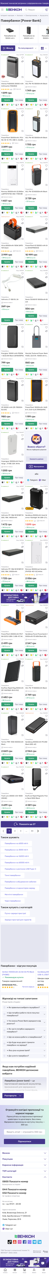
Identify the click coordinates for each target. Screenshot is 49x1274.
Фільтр (9, 48)
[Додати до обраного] (22, 57)
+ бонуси (5, 309)
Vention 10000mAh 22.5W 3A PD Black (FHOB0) (18, 973)
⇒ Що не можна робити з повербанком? (24, 1037)
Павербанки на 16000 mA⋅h (17, 856)
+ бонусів (5, 96)
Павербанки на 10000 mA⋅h (10, 37)
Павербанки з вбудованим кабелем (20, 882)
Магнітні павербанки (14, 894)
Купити (7, 100)
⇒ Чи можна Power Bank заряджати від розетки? (24, 1022)
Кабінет (34, 1272)
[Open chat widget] (42, 1263)
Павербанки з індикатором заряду (20, 888)
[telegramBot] (39, 1242)
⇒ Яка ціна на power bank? (18, 1050)
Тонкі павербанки (13, 875)
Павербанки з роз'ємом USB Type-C (20, 869)
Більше (44, 1272)
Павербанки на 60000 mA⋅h (17, 862)
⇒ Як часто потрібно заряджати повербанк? (21, 1030)
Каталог (20, 15)
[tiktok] (10, 1242)
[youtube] (15, 1242)
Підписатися (24, 1141)
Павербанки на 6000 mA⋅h (16, 843)
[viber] (29, 1242)
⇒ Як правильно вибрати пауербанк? (23, 1007)
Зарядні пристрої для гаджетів (18, 920)
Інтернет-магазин (7, 15)
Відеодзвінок (39, 466)
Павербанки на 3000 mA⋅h (16, 850)
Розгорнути (10, 1095)
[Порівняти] (22, 61)
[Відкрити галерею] (22, 77)
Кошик (24, 1272)
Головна (5, 1272)
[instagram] (20, 1242)
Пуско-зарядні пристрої (15, 913)
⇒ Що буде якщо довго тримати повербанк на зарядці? (20, 1043)
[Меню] (2, 9)
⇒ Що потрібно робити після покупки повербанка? (23, 1014)
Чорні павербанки (13, 901)
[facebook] (25, 1242)
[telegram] (34, 1242)
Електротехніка (31, 15)
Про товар (19, 100)
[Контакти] (46, 9)
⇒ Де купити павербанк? (18, 1056)
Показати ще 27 (27, 824)
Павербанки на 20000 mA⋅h (29, 37)
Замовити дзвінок (36, 459)
